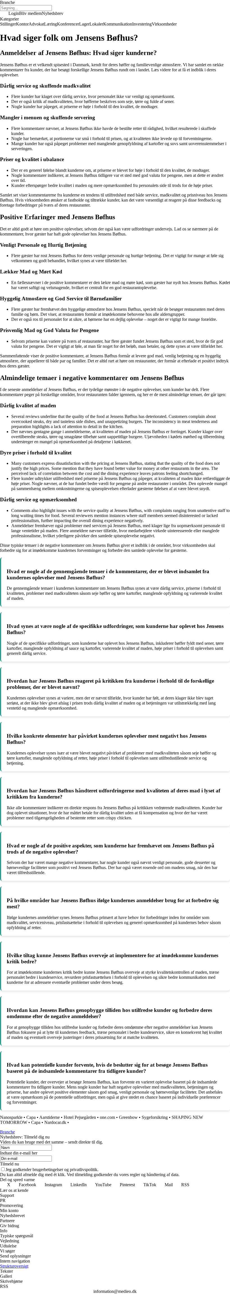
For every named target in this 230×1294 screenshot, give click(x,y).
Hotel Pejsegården (80, 1117)
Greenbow (128, 1117)
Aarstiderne (49, 1117)
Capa (31, 1117)
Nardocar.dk (55, 1122)
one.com (107, 1117)
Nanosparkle (11, 1117)
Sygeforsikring (155, 1117)
